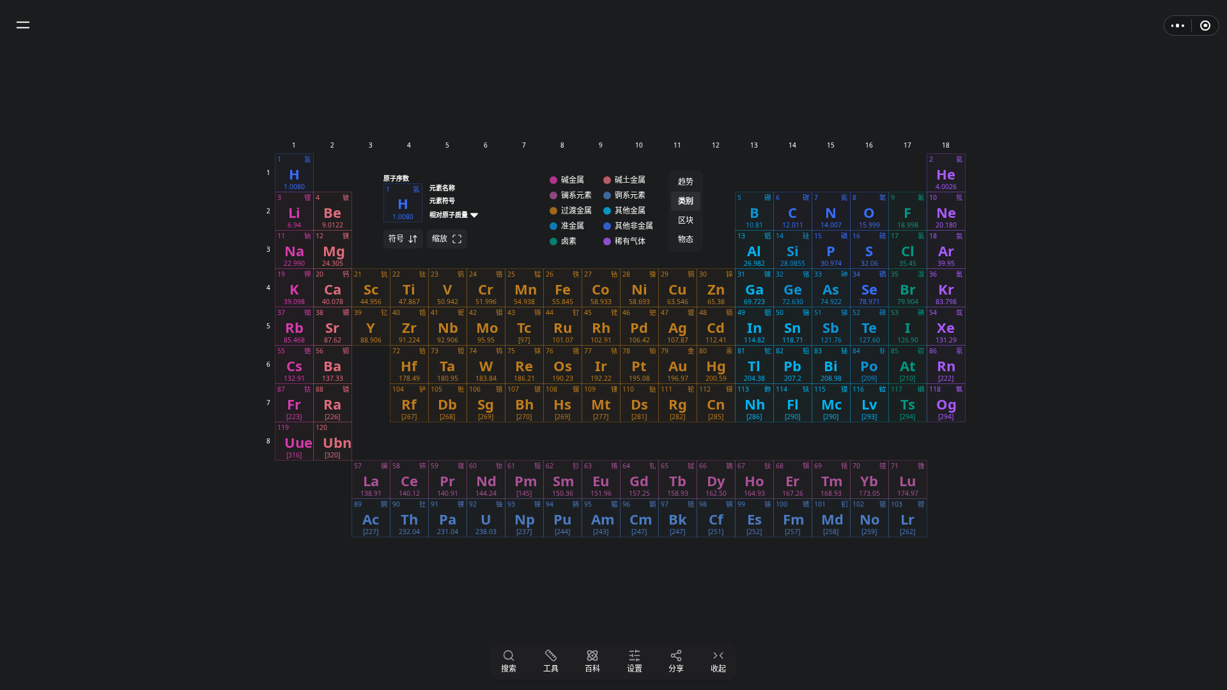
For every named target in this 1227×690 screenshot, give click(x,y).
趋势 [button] (685, 181)
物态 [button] (685, 239)
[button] (23, 25)
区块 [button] (685, 220)
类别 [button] (685, 200)
